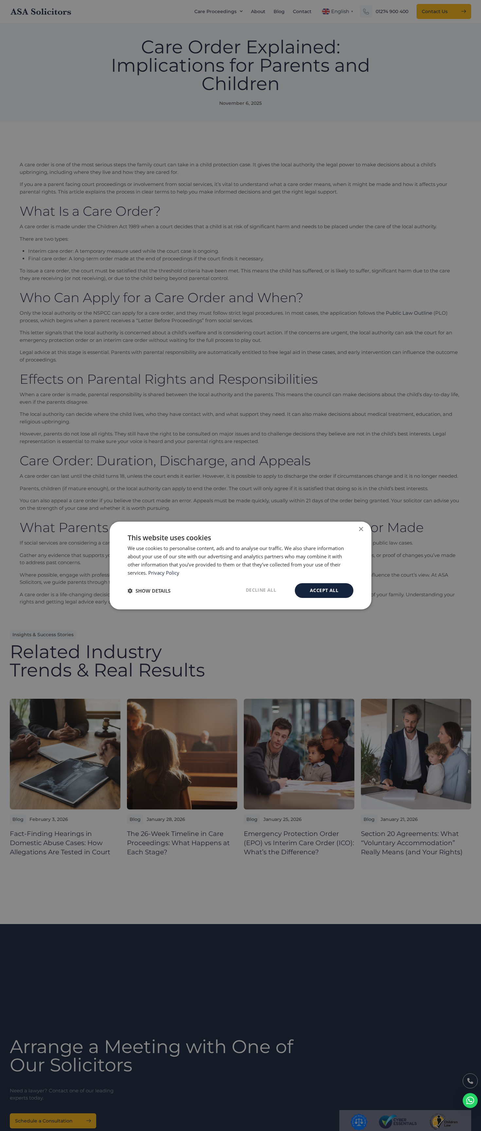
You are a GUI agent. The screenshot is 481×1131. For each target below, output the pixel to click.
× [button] (360, 529)
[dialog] (240, 565)
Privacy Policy (163, 572)
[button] (470, 1100)
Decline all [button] (261, 590)
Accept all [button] (324, 590)
